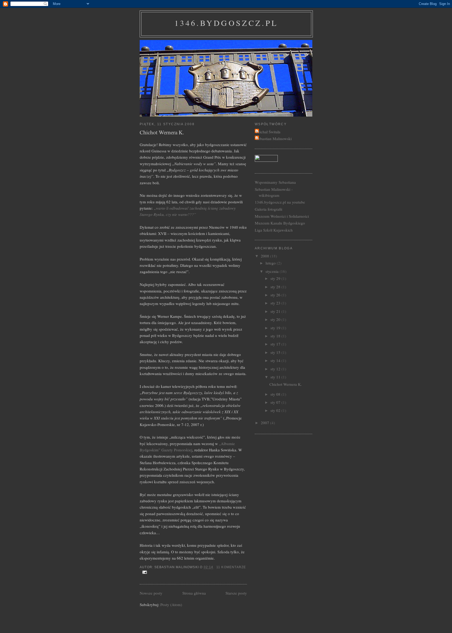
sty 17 (275, 344)
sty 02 (275, 410)
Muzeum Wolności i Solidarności (282, 216)
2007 (265, 422)
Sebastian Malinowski (274, 138)
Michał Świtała (268, 131)
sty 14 (275, 360)
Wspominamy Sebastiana (275, 182)
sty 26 (275, 294)
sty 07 (275, 402)
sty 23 (275, 303)
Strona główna (194, 593)
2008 (265, 255)
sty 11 (275, 376)
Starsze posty (236, 593)
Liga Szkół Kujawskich (274, 230)
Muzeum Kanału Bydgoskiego (280, 223)
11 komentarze (231, 567)
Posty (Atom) (171, 604)
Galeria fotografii (268, 209)
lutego (271, 263)
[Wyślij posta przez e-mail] (144, 572)
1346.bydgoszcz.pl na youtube (280, 202)
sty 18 (275, 335)
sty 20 (275, 319)
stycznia (272, 271)
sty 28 (275, 286)
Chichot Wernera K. (162, 132)
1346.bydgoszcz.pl (226, 23)
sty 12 (275, 368)
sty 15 (275, 352)
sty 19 (275, 327)
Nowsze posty (151, 593)
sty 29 (275, 278)
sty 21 (275, 311)
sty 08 (275, 394)
